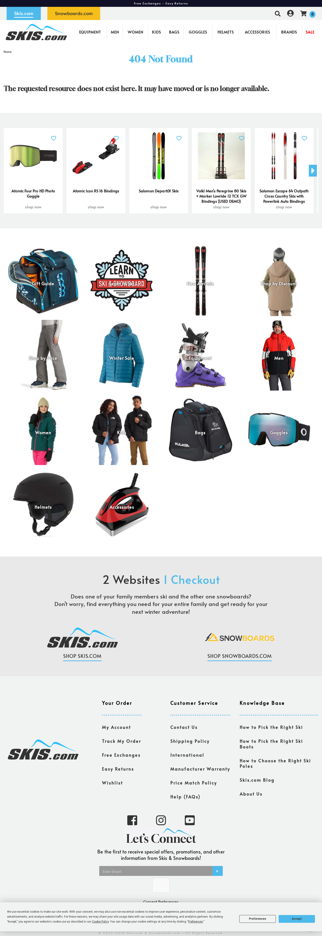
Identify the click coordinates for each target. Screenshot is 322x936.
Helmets (226, 31)
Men (115, 31)
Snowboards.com (74, 13)
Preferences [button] (195, 921)
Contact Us (184, 727)
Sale (310, 31)
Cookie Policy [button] (100, 921)
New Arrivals (200, 283)
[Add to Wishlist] (54, 135)
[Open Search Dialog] (277, 13)
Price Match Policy (193, 783)
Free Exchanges (121, 755)
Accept (297, 918)
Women (135, 31)
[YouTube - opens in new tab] (190, 820)
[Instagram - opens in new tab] (161, 820)
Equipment (90, 31)
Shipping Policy (190, 741)
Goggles (198, 31)
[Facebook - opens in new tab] (132, 820)
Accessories (257, 31)
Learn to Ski (122, 283)
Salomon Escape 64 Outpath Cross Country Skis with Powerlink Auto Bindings (284, 195)
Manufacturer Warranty (200, 769)
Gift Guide (43, 283)
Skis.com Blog (257, 780)
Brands (289, 31)
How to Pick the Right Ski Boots (271, 744)
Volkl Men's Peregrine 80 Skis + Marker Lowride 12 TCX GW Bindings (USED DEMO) (221, 195)
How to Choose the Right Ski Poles (275, 763)
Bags (174, 31)
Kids (156, 31)
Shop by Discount (279, 283)
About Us (251, 794)
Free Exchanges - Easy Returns (161, 3)
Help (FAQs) (185, 797)
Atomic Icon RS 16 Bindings (96, 190)
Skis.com (23, 13)
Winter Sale (121, 358)
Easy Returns (118, 769)
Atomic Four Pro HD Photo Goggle (33, 193)
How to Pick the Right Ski (271, 727)
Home (8, 51)
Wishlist (112, 783)
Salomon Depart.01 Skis (159, 190)
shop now (33, 206)
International (187, 755)
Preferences (257, 918)
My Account (116, 727)
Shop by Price (43, 358)
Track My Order (121, 741)
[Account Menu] (290, 13)
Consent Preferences (160, 901)
